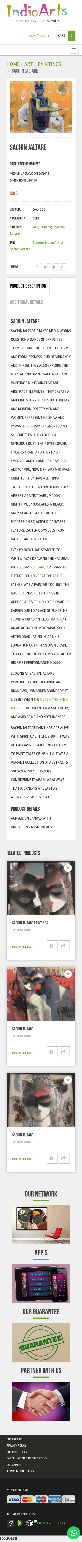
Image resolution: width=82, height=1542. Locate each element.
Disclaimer (14, 1465)
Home (13, 64)
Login (32, 36)
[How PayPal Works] (41, 1499)
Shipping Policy (17, 1452)
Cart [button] (65, 36)
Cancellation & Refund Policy (27, 1458)
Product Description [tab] (28, 286)
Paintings (49, 64)
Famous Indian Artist (48, 243)
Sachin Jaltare (20, 249)
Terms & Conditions (20, 1471)
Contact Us (15, 1439)
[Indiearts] (37, 13)
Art (28, 64)
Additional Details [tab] (26, 302)
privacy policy (16, 1445)
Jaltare (38, 567)
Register (45, 36)
